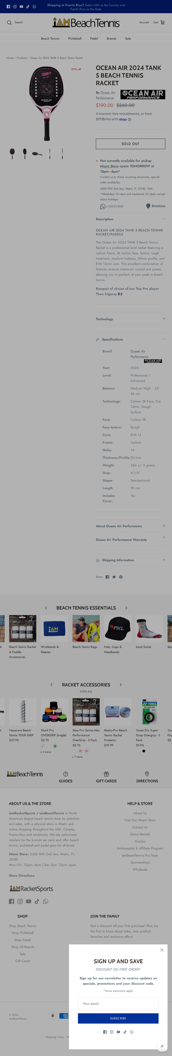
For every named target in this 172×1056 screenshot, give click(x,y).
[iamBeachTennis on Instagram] (111, 1032)
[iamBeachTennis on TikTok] (125, 1032)
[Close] (162, 950)
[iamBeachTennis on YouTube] (118, 1032)
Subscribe (118, 1018)
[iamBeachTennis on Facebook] (105, 1032)
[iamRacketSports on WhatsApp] (131, 1032)
